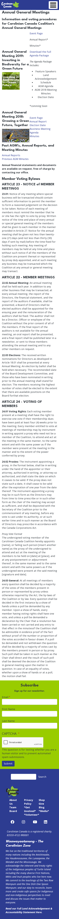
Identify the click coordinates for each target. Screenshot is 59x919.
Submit (8, 763)
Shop (42, 800)
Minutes (34, 136)
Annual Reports (11, 155)
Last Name (8, 721)
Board (13, 811)
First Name (8, 709)
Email (5, 697)
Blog (41, 807)
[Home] (10, 3)
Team (12, 807)
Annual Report (38, 121)
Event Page (36, 33)
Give (41, 803)
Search (42, 776)
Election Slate (38, 125)
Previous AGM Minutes (15, 159)
